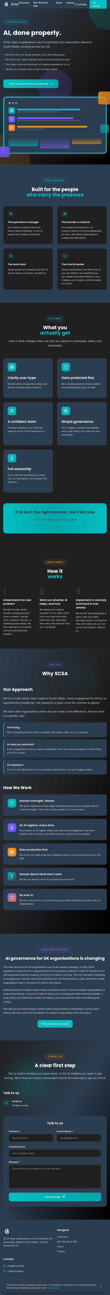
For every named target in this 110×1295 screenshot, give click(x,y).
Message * (14, 1162)
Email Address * (65, 1131)
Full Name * (14, 1131)
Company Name (17, 1146)
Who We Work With (40, 4)
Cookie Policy (53, 1288)
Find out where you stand (55, 1023)
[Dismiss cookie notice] (101, 1286)
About (59, 2)
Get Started (96, 4)
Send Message (52, 1197)
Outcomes (24, 2)
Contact (70, 2)
